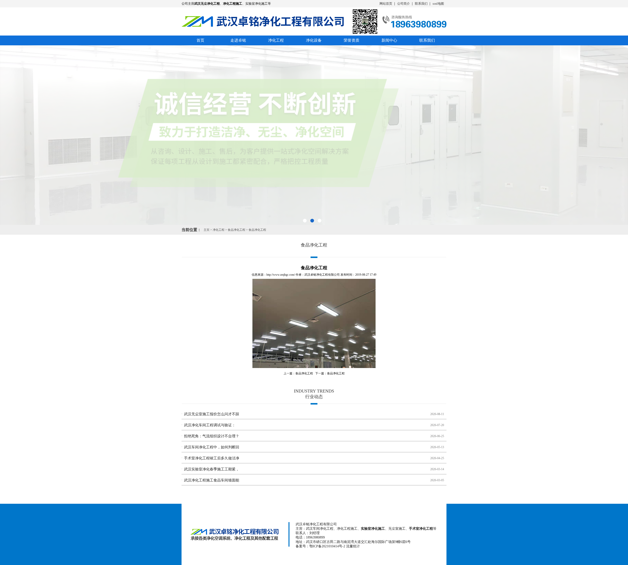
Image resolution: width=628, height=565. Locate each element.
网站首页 (385, 3)
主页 (206, 230)
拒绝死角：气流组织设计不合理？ (211, 436)
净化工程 (276, 40)
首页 (200, 40)
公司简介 (403, 3)
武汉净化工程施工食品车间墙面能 (211, 480)
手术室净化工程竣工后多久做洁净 (211, 458)
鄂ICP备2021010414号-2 (327, 546)
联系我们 (421, 3)
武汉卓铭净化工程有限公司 (322, 274)
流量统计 (353, 546)
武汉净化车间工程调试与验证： (210, 425)
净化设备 (314, 40)
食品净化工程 (236, 230)
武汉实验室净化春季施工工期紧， (211, 469)
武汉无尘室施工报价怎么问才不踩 (211, 414)
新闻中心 (389, 40)
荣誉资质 (351, 40)
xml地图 (438, 3)
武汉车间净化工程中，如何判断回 (211, 447)
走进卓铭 (238, 40)
